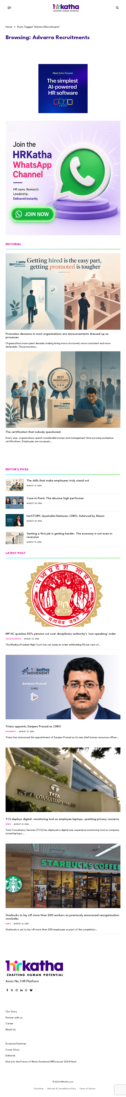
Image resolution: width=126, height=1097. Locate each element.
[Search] (117, 7)
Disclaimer (39, 1089)
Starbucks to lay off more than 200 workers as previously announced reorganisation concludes (62, 917)
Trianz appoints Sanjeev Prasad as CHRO (33, 726)
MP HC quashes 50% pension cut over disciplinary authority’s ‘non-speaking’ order (61, 634)
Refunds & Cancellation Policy (61, 1089)
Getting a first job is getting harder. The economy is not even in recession (69, 535)
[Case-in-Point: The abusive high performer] (15, 502)
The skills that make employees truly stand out (58, 480)
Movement (11, 731)
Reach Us (11, 1029)
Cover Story (13, 1050)
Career (9, 1023)
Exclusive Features (16, 1043)
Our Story (11, 1011)
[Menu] (9, 8)
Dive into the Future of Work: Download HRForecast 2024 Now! (41, 1061)
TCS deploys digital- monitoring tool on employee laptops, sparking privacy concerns (62, 819)
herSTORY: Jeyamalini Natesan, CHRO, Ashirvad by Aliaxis (66, 516)
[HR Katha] (66, 7)
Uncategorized (13, 639)
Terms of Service (87, 1089)
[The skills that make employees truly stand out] (15, 485)
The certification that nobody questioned (33, 432)
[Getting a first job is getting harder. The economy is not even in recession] (15, 538)
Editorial (10, 1055)
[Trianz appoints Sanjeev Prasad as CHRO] (63, 687)
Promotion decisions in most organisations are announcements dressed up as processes (57, 336)
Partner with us (14, 1017)
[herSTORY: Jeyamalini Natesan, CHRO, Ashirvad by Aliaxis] (15, 520)
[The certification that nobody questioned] (63, 389)
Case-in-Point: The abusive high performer (55, 498)
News (8, 824)
